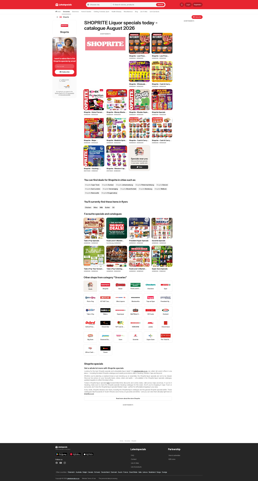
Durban (107, 185)
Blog (136, 11)
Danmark (114, 472)
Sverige (164, 472)
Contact (133, 459)
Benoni (162, 185)
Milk (101, 207)
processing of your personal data (66, 94)
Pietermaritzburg (144, 185)
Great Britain (133, 472)
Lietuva (145, 472)
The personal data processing (108, 478)
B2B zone (172, 459)
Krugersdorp (109, 193)
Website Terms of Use (89, 478)
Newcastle (92, 193)
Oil (113, 207)
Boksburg (145, 189)
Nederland (152, 472)
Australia (79, 472)
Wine (95, 207)
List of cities (143, 11)
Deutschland (105, 472)
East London (92, 189)
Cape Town (92, 185)
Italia (139, 472)
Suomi (120, 472)
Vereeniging (110, 189)
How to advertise (174, 455)
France (125, 472)
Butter (107, 207)
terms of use (58, 93)
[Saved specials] (182, 5)
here (108, 383)
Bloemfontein (128, 189)
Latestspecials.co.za (140, 371)
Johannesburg (124, 185)
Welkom (160, 189)
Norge (159, 472)
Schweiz (97, 472)
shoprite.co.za (89, 394)
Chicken (88, 207)
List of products (154, 11)
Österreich (71, 472)
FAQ (132, 455)
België (85, 472)
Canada (90, 472)
